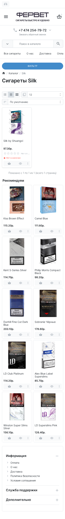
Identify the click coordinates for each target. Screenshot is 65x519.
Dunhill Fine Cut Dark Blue (15, 323)
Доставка (45, 53)
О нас (30, 53)
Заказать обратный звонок (32, 34)
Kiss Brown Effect (13, 218)
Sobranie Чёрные (45, 321)
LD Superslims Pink (46, 425)
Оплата (14, 462)
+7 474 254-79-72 (33, 30)
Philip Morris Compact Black (47, 272)
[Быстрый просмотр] (20, 163)
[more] (27, 163)
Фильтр (33, 66)
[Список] (5, 94)
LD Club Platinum (13, 373)
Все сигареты (12, 53)
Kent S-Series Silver (15, 270)
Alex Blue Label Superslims (44, 375)
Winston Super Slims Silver (15, 427)
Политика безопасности (25, 475)
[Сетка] (11, 94)
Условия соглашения (23, 480)
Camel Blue (41, 218)
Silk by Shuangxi (13, 140)
